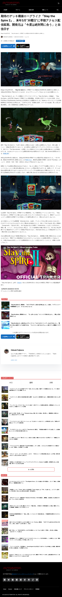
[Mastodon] (25, 580)
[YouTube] (4, 580)
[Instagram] (13, 580)
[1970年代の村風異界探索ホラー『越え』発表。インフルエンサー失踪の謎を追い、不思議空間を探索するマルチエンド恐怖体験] (5, 514)
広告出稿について (18, 589)
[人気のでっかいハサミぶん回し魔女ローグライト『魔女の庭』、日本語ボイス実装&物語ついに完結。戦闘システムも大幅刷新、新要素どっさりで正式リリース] (5, 506)
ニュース (27, 36)
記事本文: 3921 (14, 360)
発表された (29, 160)
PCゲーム (18, 9)
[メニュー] (58, 3)
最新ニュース (45, 9)
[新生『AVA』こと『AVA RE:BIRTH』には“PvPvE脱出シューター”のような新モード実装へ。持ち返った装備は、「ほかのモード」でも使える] (5, 531)
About (4, 589)
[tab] (11, 382)
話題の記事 (31, 9)
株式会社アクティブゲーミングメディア (23, 574)
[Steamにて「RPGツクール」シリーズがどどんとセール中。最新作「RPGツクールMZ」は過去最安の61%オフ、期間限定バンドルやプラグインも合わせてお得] (5, 555)
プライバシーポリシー (29, 589)
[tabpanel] (31, 428)
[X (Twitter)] (17, 580)
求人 (58, 9)
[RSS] (37, 580)
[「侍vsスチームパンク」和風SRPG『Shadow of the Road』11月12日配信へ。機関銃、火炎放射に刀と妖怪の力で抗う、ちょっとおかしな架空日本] (5, 498)
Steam (19, 282)
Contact (10, 589)
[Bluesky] (8, 580)
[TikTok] (33, 580)
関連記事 (6, 153)
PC (23, 40)
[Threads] (21, 580)
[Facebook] (29, 580)
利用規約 (37, 589)
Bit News (19, 40)
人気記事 (5, 9)
